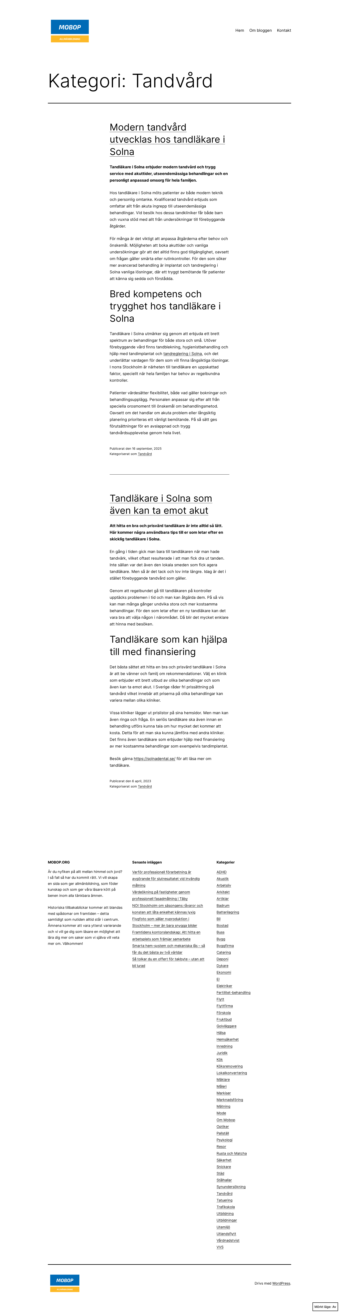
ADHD (222, 872)
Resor (221, 1146)
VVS (220, 1247)
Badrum (223, 905)
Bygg (221, 939)
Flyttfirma (225, 1006)
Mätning (223, 1106)
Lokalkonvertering (232, 1073)
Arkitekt (223, 892)
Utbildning (225, 1213)
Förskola (224, 1013)
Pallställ (223, 1133)
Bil (219, 919)
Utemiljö (223, 1227)
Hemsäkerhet (228, 1039)
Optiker (223, 1126)
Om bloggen (260, 30)
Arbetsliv (224, 885)
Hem (239, 30)
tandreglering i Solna (182, 353)
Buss (220, 932)
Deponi (222, 959)
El (218, 979)
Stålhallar (224, 1180)
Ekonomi (224, 972)
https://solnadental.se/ (154, 758)
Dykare (222, 966)
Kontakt (284, 30)
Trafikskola (226, 1207)
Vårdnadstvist (228, 1240)
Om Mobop (226, 1120)
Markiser (224, 1093)
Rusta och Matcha (232, 1153)
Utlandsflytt (226, 1234)
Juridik (222, 1053)
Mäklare (223, 1079)
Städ (220, 1173)
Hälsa (221, 1033)
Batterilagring (228, 912)
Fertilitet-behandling (234, 992)
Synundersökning (231, 1187)
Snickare (224, 1167)
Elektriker (224, 986)
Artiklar (223, 899)
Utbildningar (227, 1220)
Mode (221, 1113)
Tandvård (145, 454)
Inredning (224, 1046)
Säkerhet (224, 1160)
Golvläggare (226, 1026)
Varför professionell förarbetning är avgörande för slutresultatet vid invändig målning (166, 878)
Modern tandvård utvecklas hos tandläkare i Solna (167, 139)
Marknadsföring (230, 1100)
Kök (220, 1059)
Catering (224, 952)
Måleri (222, 1086)
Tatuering (224, 1200)
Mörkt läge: (322, 1307)
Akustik (223, 879)
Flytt (220, 999)
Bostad (222, 925)
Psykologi (224, 1140)
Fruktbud (224, 1019)
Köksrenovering (230, 1066)
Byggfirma (225, 946)
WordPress (281, 1283)
